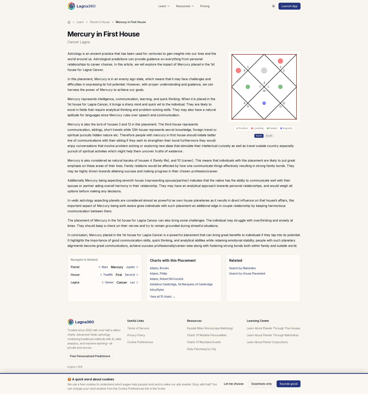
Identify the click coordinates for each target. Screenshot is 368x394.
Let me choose (234, 383)
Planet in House (100, 22)
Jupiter (130, 267)
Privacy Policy (136, 335)
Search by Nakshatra (242, 268)
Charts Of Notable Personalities (207, 335)
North (259, 135)
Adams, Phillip (158, 273)
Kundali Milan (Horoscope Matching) (210, 328)
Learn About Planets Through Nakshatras (273, 335)
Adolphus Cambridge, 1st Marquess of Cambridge (181, 284)
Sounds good (288, 383)
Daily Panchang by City (201, 349)
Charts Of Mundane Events (204, 342)
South (269, 135)
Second (130, 274)
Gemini (109, 282)
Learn (80, 22)
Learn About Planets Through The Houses (273, 328)
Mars (105, 267)
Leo (132, 282)
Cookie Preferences (140, 342)
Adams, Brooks (159, 268)
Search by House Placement (247, 273)
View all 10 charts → (162, 296)
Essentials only (261, 383)
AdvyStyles (157, 289)
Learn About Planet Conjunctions (267, 342)
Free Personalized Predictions (90, 356)
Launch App (289, 6)
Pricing (204, 6)
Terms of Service (138, 328)
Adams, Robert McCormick (166, 278)
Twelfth (108, 274)
